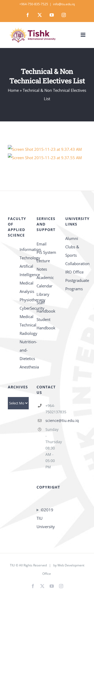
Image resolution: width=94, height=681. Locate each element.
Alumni (71, 238)
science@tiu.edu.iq (51, 420)
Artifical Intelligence (24, 270)
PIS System (46, 252)
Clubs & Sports (72, 251)
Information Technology (24, 253)
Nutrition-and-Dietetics (24, 350)
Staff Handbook (46, 307)
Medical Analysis (24, 287)
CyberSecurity (24, 308)
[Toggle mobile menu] (83, 34)
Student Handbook (46, 323)
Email (41, 243)
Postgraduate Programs (75, 284)
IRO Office (74, 272)
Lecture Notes (43, 265)
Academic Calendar (45, 281)
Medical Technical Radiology (24, 325)
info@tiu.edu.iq (64, 4)
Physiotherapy (24, 299)
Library (43, 294)
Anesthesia (24, 366)
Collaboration (75, 263)
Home (13, 90)
